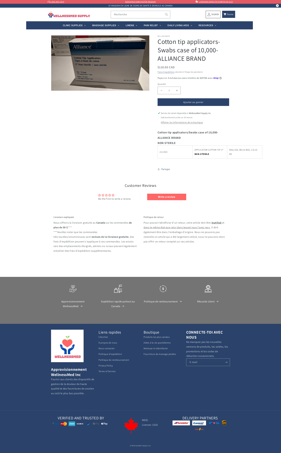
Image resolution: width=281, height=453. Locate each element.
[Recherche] (166, 14)
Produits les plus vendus (157, 337)
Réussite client (205, 301)
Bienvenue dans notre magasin (140, 1)
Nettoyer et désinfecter (156, 348)
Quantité (162, 84)
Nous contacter (107, 348)
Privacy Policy (106, 365)
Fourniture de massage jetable (160, 354)
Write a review (166, 197)
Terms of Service (107, 371)
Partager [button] (165, 169)
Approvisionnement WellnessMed (73, 304)
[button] (228, 14)
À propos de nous (108, 342)
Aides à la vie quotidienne (157, 342)
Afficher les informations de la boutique (182, 122)
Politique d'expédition (110, 354)
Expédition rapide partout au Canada (118, 304)
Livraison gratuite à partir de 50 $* (216, 1)
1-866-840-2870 (57, 1)
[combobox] (140, 14)
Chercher (103, 337)
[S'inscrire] (226, 362)
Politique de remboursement (161, 301)
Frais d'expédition (166, 72)
